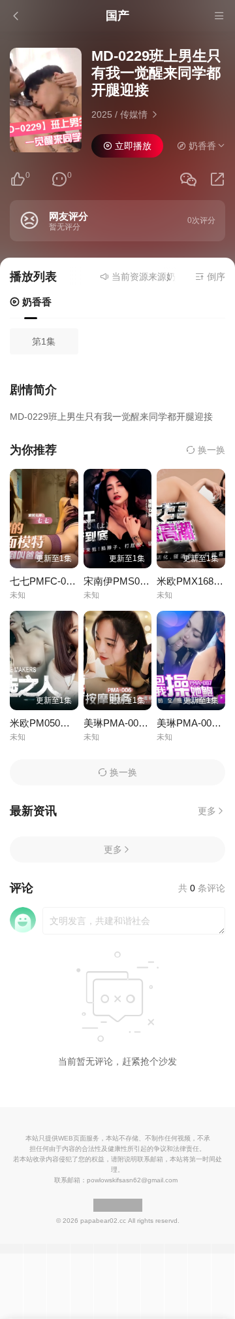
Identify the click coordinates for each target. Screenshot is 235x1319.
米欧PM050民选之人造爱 (64, 722)
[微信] (188, 180)
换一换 (210, 450)
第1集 (43, 341)
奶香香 (36, 301)
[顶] (17, 179)
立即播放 (131, 146)
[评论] (59, 179)
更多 (207, 811)
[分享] (217, 179)
